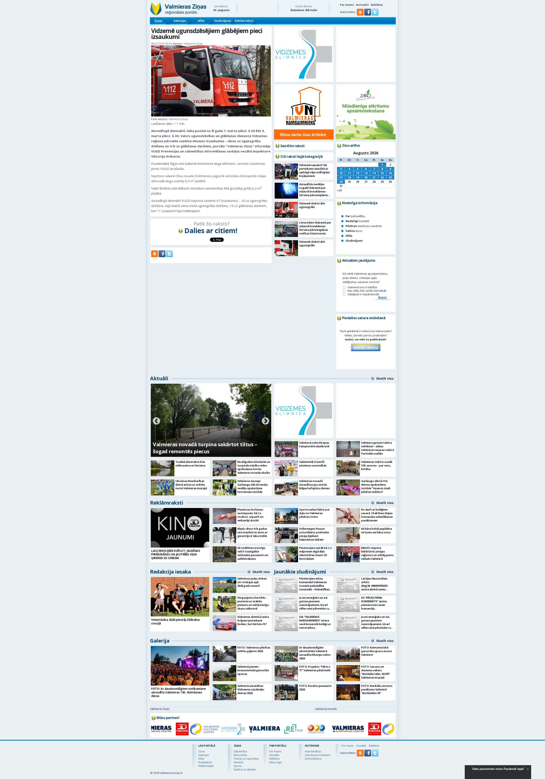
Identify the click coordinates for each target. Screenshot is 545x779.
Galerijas (180, 21)
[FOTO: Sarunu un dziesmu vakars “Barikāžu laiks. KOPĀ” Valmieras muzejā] (348, 673)
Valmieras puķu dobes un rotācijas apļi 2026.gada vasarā (252, 582)
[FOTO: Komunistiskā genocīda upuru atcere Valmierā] (348, 654)
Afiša (201, 21)
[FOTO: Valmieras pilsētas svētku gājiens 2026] (224, 654)
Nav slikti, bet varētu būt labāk (366, 291)
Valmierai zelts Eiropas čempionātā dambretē (314, 444)
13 (365, 173)
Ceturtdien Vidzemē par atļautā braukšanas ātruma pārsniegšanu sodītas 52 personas (315, 228)
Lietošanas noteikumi (317, 755)
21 (374, 177)
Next (265, 421)
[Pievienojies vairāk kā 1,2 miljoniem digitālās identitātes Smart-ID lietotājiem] (286, 554)
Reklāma (377, 5)
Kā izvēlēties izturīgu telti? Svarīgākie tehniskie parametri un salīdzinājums (252, 553)
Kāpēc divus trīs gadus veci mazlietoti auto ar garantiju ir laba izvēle (252, 532)
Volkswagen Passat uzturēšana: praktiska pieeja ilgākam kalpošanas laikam (314, 534)
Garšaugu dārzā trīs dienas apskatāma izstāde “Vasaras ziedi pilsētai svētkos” (375, 486)
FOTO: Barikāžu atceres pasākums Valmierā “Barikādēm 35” (376, 689)
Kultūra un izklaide (245, 769)
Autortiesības (313, 751)
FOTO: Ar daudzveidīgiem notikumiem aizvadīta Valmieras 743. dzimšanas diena (178, 692)
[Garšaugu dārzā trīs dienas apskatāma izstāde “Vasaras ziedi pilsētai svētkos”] (348, 487)
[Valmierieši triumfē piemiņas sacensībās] (286, 468)
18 (349, 177)
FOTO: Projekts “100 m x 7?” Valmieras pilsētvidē (314, 668)
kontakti (357, 221)
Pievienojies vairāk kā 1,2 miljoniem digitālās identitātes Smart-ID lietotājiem (315, 553)
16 (390, 173)
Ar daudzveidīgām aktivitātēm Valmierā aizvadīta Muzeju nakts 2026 (314, 653)
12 (357, 173)
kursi (354, 231)
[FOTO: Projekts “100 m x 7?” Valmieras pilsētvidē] (286, 673)
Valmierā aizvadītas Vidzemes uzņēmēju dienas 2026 (250, 689)
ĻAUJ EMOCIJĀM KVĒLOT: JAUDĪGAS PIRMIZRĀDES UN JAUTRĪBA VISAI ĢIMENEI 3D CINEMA (175, 554)
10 (341, 173)
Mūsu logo (275, 762)
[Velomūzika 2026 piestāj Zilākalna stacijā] (180, 596)
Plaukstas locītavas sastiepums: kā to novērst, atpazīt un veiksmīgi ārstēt (250, 515)
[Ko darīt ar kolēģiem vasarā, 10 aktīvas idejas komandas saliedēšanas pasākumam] (348, 516)
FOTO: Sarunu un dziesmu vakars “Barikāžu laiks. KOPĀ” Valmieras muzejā (375, 672)
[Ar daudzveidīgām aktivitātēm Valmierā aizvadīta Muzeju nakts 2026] (286, 654)
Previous (156, 421)
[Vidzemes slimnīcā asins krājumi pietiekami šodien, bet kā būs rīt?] (224, 623)
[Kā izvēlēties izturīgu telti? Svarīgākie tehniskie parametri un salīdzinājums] (224, 554)
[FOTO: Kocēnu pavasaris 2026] (286, 692)
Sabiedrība (240, 751)
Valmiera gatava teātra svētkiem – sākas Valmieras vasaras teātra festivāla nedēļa (377, 448)
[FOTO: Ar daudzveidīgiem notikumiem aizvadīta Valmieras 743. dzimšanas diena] (180, 665)
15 (382, 173)
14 (374, 173)
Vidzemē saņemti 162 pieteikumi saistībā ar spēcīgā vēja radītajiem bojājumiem (314, 170)
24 (341, 182)
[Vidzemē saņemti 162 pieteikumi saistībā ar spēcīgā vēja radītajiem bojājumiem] (286, 171)
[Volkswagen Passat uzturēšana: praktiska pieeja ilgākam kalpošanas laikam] (286, 535)
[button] (368, 14)
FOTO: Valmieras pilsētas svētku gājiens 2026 (253, 649)
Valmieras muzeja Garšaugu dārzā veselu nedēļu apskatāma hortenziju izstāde (252, 486)
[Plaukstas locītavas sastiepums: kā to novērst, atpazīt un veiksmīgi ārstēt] (224, 516)
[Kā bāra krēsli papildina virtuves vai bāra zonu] (348, 535)
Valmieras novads (326, 709)
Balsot (382, 298)
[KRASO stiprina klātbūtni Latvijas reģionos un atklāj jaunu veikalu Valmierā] (348, 554)
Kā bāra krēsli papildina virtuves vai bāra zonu (376, 530)
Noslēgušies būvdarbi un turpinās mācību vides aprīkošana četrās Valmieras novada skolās (253, 467)
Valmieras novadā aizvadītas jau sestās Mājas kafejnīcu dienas (314, 484)
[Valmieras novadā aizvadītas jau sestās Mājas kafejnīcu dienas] (286, 487)
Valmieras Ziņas (159, 709)
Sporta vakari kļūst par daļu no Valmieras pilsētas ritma (314, 513)
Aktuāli (159, 378)
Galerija (159, 640)
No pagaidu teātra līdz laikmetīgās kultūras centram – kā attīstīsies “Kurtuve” (206, 448)
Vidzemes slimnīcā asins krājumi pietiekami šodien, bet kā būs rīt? (253, 620)
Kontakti (362, 5)
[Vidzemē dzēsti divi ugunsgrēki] (286, 209)
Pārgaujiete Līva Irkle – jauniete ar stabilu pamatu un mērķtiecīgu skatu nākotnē (253, 603)
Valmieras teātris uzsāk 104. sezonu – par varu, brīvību (376, 465)
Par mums (347, 5)
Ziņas (158, 21)
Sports (238, 766)
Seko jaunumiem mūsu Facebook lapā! (498, 768)
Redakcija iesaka (170, 571)
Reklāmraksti (244, 21)
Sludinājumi (222, 21)
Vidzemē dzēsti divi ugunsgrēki (312, 205)
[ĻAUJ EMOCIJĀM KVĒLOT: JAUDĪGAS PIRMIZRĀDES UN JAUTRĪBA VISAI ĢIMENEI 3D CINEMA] (180, 527)
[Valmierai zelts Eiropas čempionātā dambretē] (286, 449)
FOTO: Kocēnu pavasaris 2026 (315, 687)
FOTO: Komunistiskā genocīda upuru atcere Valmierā (376, 651)
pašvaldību (355, 216)
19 (357, 177)
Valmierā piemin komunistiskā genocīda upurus (253, 670)
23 (390, 177)
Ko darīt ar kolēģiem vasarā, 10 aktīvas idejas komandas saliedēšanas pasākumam (377, 515)
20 (365, 177)
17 (341, 177)
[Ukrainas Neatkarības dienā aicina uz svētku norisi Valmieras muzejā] (162, 487)
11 (349, 173)
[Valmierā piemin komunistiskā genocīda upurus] (224, 673)
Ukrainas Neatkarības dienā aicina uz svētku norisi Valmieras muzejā (191, 484)
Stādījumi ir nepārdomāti (363, 294)
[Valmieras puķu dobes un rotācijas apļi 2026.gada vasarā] (224, 585)
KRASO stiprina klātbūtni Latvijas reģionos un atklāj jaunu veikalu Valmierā (377, 553)
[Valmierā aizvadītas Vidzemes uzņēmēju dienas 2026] (224, 692)
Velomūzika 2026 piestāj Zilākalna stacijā (175, 621)
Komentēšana (313, 758)
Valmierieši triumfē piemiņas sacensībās (313, 463)
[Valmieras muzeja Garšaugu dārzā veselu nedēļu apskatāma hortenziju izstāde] (224, 487)
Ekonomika (240, 755)
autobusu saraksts (364, 226)
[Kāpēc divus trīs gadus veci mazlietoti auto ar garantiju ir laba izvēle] (224, 535)
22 (382, 177)
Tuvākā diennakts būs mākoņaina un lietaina (190, 463)
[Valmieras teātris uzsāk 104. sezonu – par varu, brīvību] (348, 468)
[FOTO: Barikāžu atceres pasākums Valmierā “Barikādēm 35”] (348, 692)
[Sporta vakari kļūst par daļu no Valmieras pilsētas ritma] (286, 516)
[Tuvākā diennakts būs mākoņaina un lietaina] (162, 468)
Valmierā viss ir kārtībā (362, 287)
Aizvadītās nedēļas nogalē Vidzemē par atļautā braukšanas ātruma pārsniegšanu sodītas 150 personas (313, 191)
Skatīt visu (384, 378)
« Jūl (339, 190)
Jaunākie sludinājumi (300, 571)
